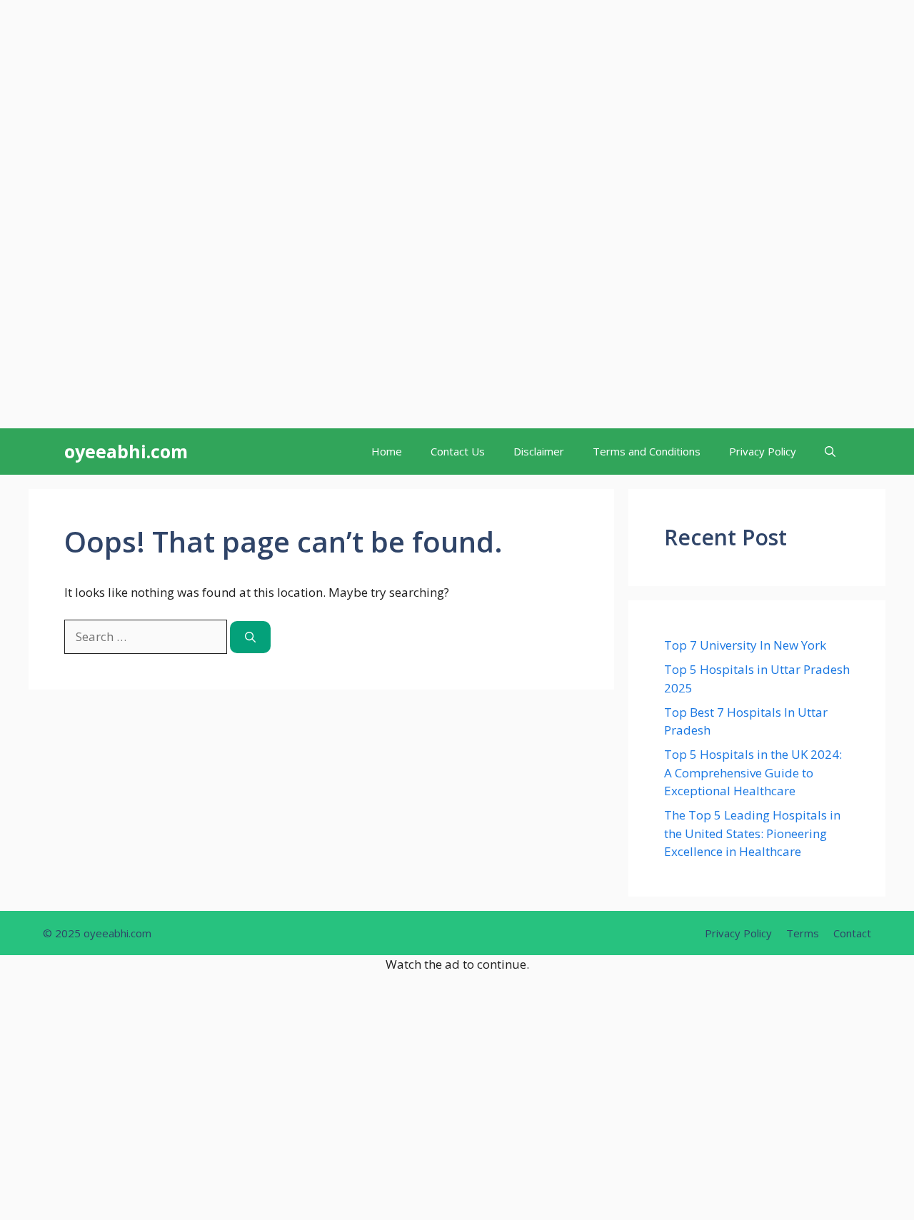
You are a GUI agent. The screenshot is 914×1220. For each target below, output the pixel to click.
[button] (830, 451)
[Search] (250, 637)
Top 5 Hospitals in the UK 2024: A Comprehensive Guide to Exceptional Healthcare (753, 772)
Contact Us (458, 451)
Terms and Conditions (646, 451)
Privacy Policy (762, 451)
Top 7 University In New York (745, 645)
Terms (802, 933)
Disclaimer (538, 451)
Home (386, 451)
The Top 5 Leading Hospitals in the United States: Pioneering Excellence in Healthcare (752, 833)
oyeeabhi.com (126, 451)
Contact (852, 933)
